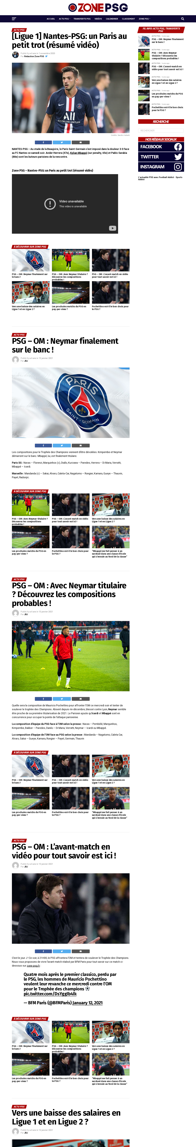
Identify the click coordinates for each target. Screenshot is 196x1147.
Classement (128, 19)
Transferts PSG (82, 19)
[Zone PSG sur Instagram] (161, 171)
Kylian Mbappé (78, 152)
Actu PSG (64, 19)
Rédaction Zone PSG (34, 56)
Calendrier (112, 19)
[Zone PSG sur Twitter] (161, 161)
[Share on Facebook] (43, 142)
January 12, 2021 (87, 1002)
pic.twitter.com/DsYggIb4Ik (50, 993)
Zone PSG (144, 19)
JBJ (26, 361)
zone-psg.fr (33, 965)
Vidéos (98, 19)
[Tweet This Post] (62, 142)
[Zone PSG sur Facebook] (161, 151)
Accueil (51, 19)
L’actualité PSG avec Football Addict (156, 177)
